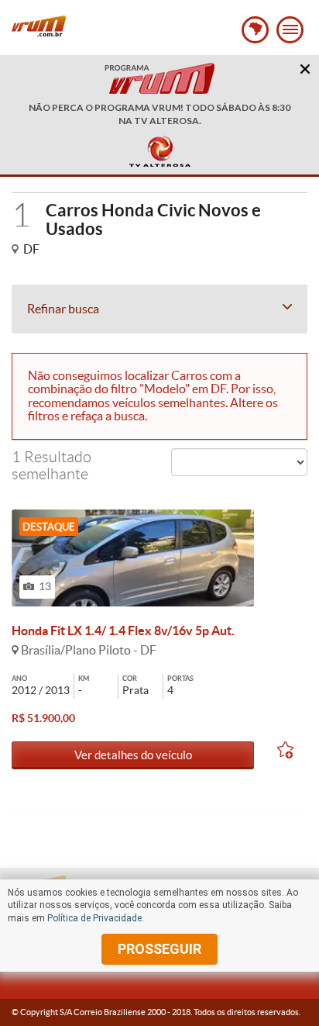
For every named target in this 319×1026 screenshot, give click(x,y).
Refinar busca (63, 309)
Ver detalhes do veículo (133, 755)
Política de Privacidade (94, 918)
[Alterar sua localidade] (255, 29)
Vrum (39, 26)
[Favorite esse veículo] (292, 752)
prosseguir (159, 949)
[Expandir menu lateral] (290, 29)
